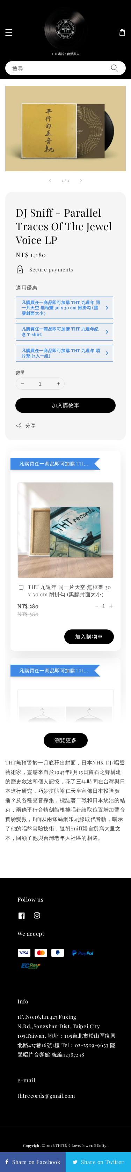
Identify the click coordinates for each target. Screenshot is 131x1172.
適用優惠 (26, 287)
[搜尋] (114, 68)
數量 (20, 372)
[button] (8, 32)
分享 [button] (31, 425)
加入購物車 (66, 405)
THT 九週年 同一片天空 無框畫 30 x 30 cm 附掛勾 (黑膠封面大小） (69, 590)
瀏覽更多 (65, 740)
